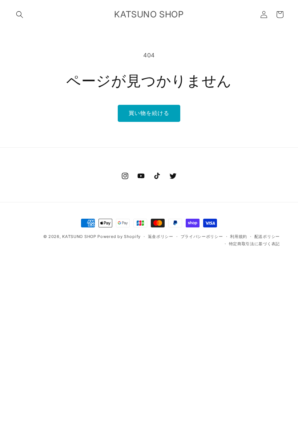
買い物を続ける (149, 113)
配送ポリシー (267, 236)
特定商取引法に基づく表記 (254, 243)
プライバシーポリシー (202, 236)
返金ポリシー (160, 236)
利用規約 (238, 236)
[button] (20, 14)
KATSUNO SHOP (79, 236)
